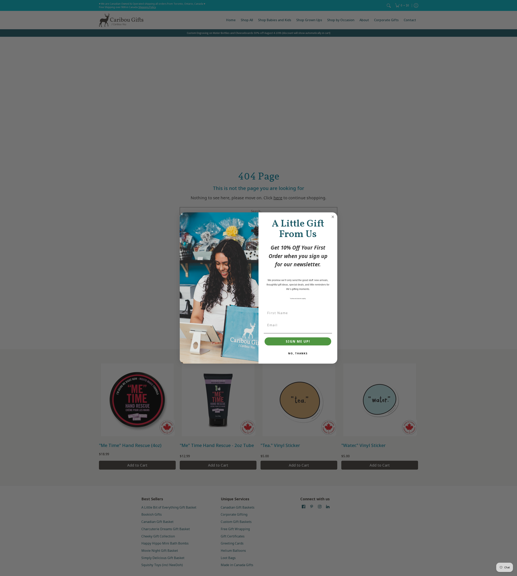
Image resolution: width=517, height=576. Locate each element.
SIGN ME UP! (298, 341)
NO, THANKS (298, 353)
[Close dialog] (332, 216)
